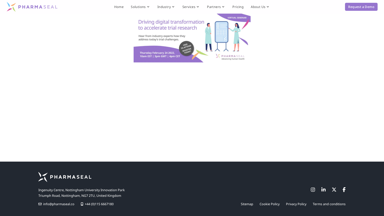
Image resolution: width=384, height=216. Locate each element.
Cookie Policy (270, 204)
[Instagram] (313, 189)
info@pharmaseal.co (58, 204)
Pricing (238, 7)
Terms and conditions (329, 204)
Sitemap (247, 204)
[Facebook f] (344, 189)
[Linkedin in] (323, 189)
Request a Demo (361, 7)
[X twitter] (334, 189)
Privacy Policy (296, 204)
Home (119, 7)
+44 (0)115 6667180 (99, 204)
